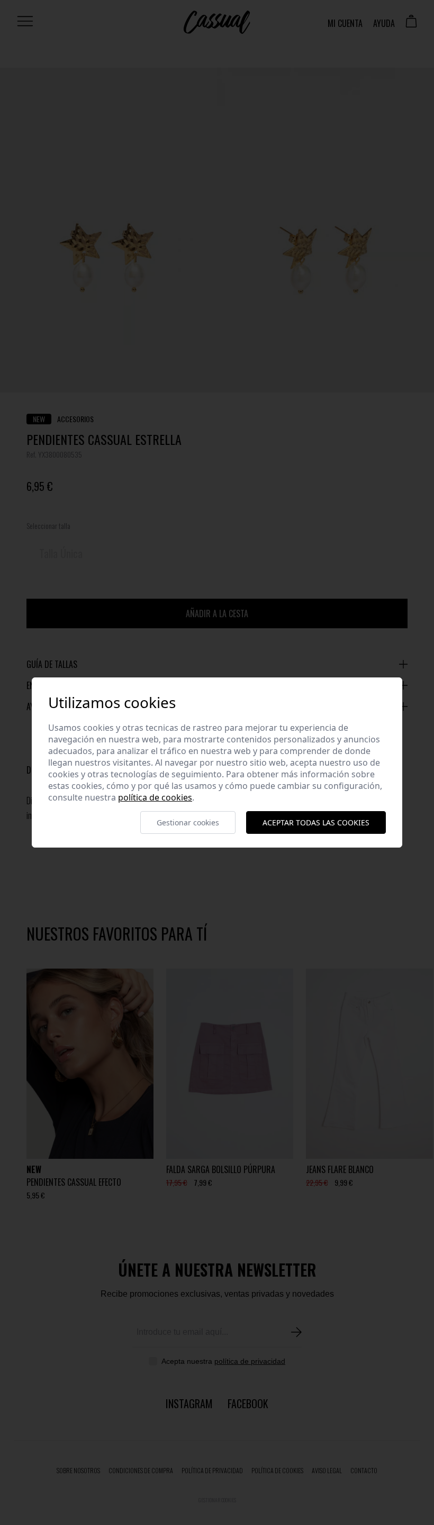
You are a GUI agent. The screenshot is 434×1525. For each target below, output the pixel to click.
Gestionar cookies (188, 822)
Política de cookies (155, 797)
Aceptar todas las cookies (316, 822)
